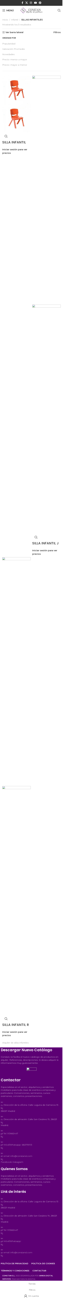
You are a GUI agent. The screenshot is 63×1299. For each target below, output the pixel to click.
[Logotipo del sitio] (31, 10)
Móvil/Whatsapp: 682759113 (18, 1144)
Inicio (5, 19)
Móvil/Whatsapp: (12, 1241)
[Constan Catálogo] (31, 1072)
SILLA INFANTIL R (15, 1024)
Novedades (8, 54)
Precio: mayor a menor (14, 64)
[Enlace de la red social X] (26, 2)
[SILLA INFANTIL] (16, 89)
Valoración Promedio (13, 49)
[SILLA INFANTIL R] (16, 671)
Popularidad (8, 43)
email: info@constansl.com (18, 1156)
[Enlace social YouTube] (35, 2)
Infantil (14, 19)
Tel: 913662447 (11, 1133)
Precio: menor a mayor (14, 59)
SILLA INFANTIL (14, 142)
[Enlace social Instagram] (31, 2)
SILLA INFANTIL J (45, 543)
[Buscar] (59, 10)
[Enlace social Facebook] (22, 2)
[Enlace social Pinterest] (40, 2)
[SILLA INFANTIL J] (46, 190)
